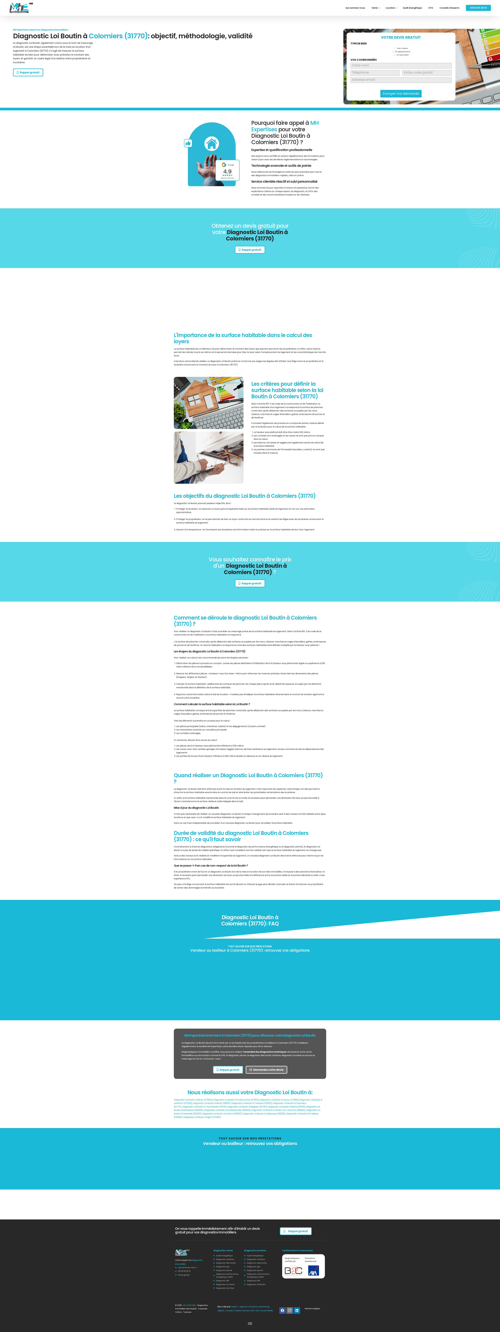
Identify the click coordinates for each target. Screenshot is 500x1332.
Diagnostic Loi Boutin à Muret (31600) (211, 1103)
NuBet (234, 1306)
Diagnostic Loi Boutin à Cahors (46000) (222, 1113)
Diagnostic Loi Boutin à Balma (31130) (286, 1106)
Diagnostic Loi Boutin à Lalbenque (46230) (264, 1113)
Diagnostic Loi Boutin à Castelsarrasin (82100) (227, 1110)
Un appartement (402, 51)
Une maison (402, 48)
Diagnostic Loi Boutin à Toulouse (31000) (251, 1103)
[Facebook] (282, 1310)
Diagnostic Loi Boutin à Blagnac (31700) (247, 1106)
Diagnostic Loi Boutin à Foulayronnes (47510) (236, 1099)
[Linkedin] (297, 1310)
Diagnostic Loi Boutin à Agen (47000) (202, 1117)
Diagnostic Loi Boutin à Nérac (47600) (193, 1099)
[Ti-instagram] (289, 1310)
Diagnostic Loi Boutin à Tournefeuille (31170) (204, 1106)
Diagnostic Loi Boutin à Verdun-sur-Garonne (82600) (278, 1110)
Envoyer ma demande (401, 93)
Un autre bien (402, 55)
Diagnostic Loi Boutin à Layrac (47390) (279, 1099)
